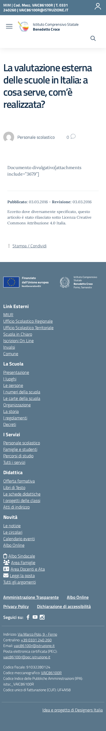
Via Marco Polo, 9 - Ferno (37, 634)
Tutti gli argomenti (19, 582)
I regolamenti (15, 418)
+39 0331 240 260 (36, 640)
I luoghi (9, 379)
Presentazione (16, 372)
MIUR (8, 314)
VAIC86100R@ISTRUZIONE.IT (43, 10)
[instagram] (42, 617)
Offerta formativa (19, 481)
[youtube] (35, 617)
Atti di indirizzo (16, 507)
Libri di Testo (14, 487)
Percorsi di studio (18, 455)
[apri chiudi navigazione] (9, 27)
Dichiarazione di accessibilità (64, 606)
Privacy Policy (16, 606)
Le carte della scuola (21, 398)
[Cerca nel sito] (93, 39)
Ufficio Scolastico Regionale (28, 321)
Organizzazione (17, 405)
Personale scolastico (21, 442)
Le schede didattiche (21, 494)
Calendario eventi (19, 538)
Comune (10, 353)
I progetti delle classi (21, 500)
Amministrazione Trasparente (31, 597)
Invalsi (9, 347)
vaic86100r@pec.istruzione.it (26, 657)
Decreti (9, 424)
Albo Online (13, 545)
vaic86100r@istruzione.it (34, 645)
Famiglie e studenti (20, 449)
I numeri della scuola (21, 392)
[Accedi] (98, 6)
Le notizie (12, 525)
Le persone (13, 385)
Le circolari (12, 532)
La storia (11, 411)
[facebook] (28, 617)
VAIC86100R (51, 672)
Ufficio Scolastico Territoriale (28, 327)
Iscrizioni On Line (18, 340)
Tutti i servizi (14, 462)
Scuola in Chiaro (17, 334)
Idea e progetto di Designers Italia (72, 710)
